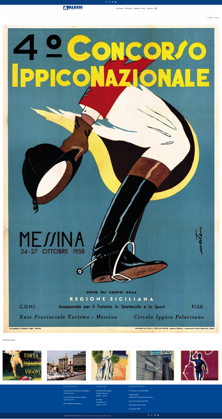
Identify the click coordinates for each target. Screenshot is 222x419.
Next (216, 18)
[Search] (155, 8)
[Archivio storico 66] (22, 365)
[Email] (106, 2)
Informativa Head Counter (137, 405)
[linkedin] (115, 2)
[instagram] (112, 2)
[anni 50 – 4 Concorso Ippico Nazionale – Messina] (111, 178)
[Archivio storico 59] (199, 365)
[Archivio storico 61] (110, 365)
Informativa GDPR (134, 409)
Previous (210, 18)
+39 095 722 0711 (69, 400)
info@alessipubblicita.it (74, 404)
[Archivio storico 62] (66, 365)
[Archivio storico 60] (155, 365)
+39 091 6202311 (68, 393)
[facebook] (109, 2)
